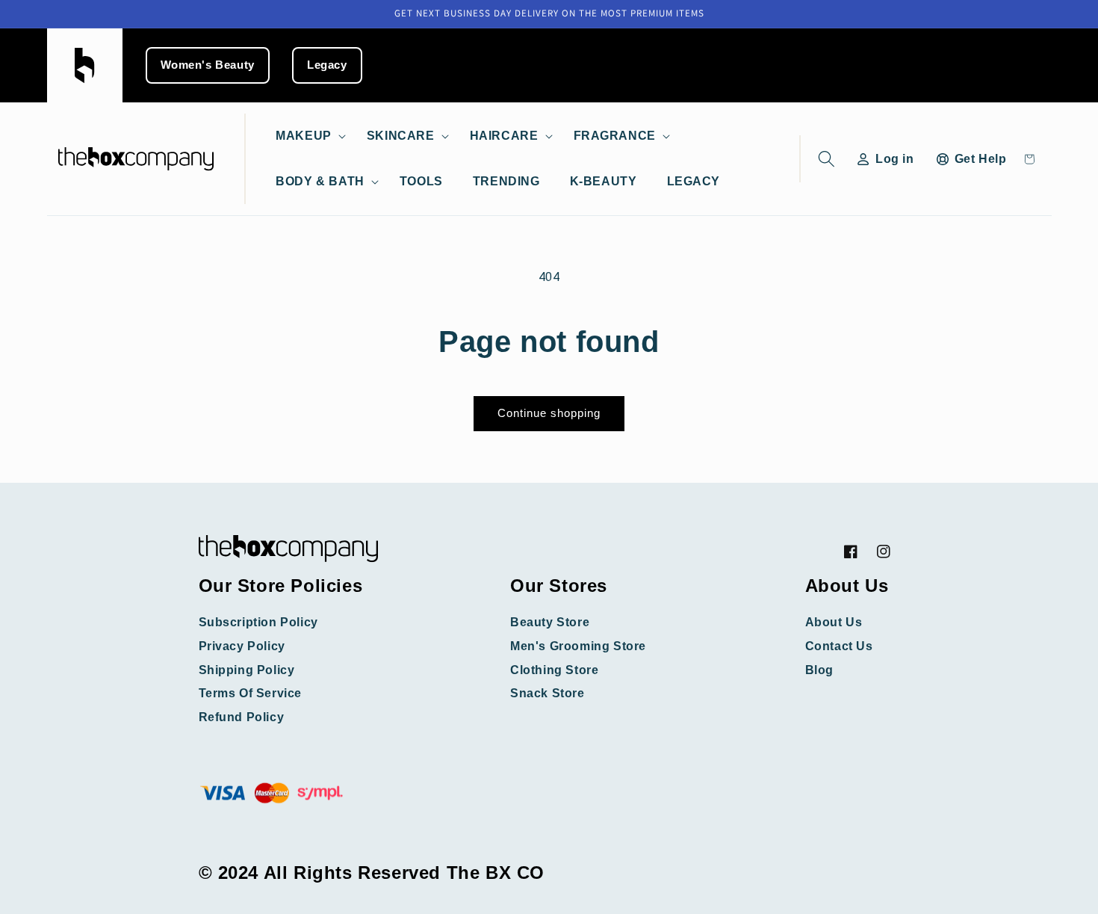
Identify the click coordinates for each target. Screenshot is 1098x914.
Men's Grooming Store (578, 646)
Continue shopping (549, 413)
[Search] (823, 158)
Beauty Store (549, 622)
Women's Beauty (208, 65)
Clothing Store (554, 670)
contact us (839, 646)
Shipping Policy (247, 670)
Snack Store (547, 693)
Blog (819, 670)
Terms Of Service (251, 693)
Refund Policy (242, 717)
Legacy (327, 65)
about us (834, 622)
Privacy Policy (242, 646)
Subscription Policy (258, 622)
